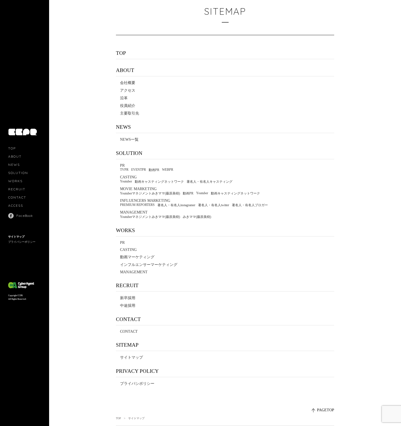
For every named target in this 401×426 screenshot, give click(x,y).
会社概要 (127, 83)
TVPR (124, 170)
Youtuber (126, 181)
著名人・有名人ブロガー (250, 205)
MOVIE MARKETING (138, 189)
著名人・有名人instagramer (176, 205)
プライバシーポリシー (21, 241)
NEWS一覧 (129, 139)
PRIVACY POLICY (137, 371)
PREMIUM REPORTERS (137, 205)
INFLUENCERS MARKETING (145, 201)
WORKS (15, 181)
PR (122, 165)
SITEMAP (127, 345)
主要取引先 (129, 113)
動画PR (154, 170)
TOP (12, 148)
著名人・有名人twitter (213, 205)
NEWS (14, 165)
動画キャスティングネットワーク (159, 182)
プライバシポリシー (137, 384)
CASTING (128, 177)
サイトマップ (16, 236)
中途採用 (127, 306)
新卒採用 (127, 298)
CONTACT (17, 197)
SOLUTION (18, 173)
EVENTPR (138, 170)
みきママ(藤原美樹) (197, 217)
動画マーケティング (137, 257)
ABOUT (15, 156)
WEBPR (167, 170)
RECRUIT (16, 189)
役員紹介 (127, 106)
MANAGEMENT (134, 212)
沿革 (124, 98)
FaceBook (24, 216)
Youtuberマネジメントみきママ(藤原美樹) (150, 193)
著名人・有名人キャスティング (209, 182)
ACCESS (15, 205)
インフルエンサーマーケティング (148, 265)
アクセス (127, 90)
